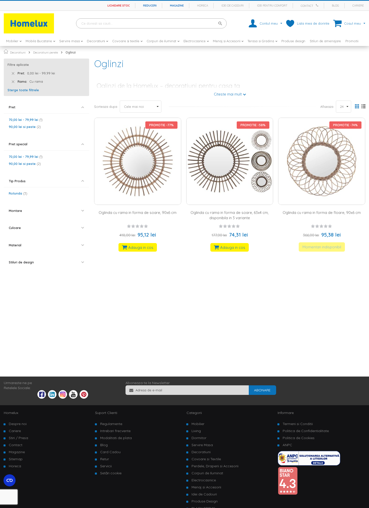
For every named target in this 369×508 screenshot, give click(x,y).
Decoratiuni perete (45, 52)
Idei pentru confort (272, 5)
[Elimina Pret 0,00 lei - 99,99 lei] (13, 73)
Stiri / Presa (18, 438)
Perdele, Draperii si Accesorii (215, 466)
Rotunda (17, 193)
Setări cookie (110, 473)
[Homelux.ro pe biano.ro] (288, 493)
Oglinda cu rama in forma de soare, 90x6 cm (137, 212)
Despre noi (18, 424)
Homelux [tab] (11, 412)
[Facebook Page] (41, 395)
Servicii (106, 466)
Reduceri (150, 5)
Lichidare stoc (118, 5)
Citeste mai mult (228, 94)
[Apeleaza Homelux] (318, 5)
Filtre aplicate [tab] (18, 65)
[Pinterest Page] (84, 397)
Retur (104, 459)
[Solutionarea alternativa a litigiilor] (309, 464)
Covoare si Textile (206, 459)
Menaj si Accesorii (206, 487)
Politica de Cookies (299, 438)
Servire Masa (202, 445)
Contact (307, 6)
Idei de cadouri (232, 5)
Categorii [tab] (194, 412)
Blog (335, 5)
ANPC (287, 445)
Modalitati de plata (116, 438)
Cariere (358, 5)
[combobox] (151, 23)
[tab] (46, 107)
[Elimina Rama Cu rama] (13, 81)
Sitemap (16, 459)
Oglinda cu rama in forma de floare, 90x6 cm (322, 212)
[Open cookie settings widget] (10, 480)
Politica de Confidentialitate (306, 431)
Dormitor (199, 438)
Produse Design (205, 501)
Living (196, 431)
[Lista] (363, 106)
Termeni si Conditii (298, 424)
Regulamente (111, 424)
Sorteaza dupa (105, 107)
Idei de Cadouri (204, 494)
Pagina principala (6, 51)
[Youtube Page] (73, 397)
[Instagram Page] (62, 397)
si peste (24, 127)
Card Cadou (110, 452)
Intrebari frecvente (115, 431)
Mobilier (198, 424)
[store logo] (29, 23)
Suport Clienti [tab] (106, 412)
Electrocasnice (204, 480)
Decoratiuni (18, 52)
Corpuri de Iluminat (207, 473)
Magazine (177, 5)
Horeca (202, 5)
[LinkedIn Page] (52, 397)
